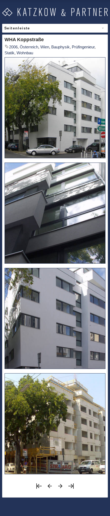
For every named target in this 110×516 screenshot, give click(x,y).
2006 (13, 47)
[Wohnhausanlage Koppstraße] (55, 107)
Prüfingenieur (83, 47)
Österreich (29, 47)
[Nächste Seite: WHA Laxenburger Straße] (60, 488)
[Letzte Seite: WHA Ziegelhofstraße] (71, 488)
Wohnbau (25, 53)
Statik (9, 53)
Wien (44, 47)
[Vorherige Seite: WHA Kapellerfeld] (49, 488)
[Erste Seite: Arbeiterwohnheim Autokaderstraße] (39, 488)
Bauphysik (60, 47)
